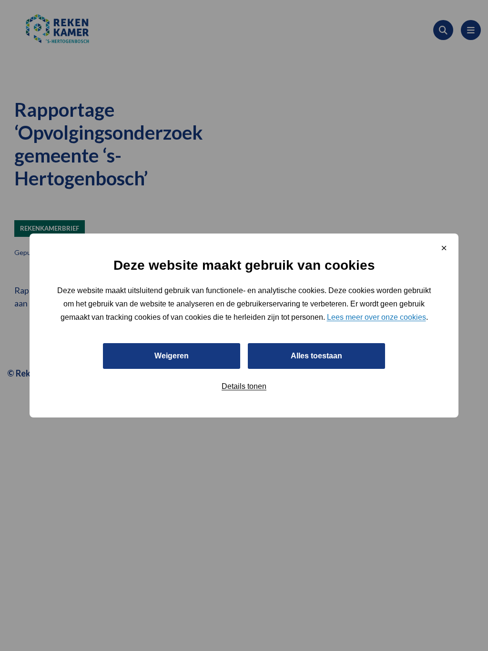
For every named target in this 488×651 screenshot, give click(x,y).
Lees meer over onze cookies (376, 317)
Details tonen (244, 386)
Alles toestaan (316, 356)
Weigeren (171, 356)
